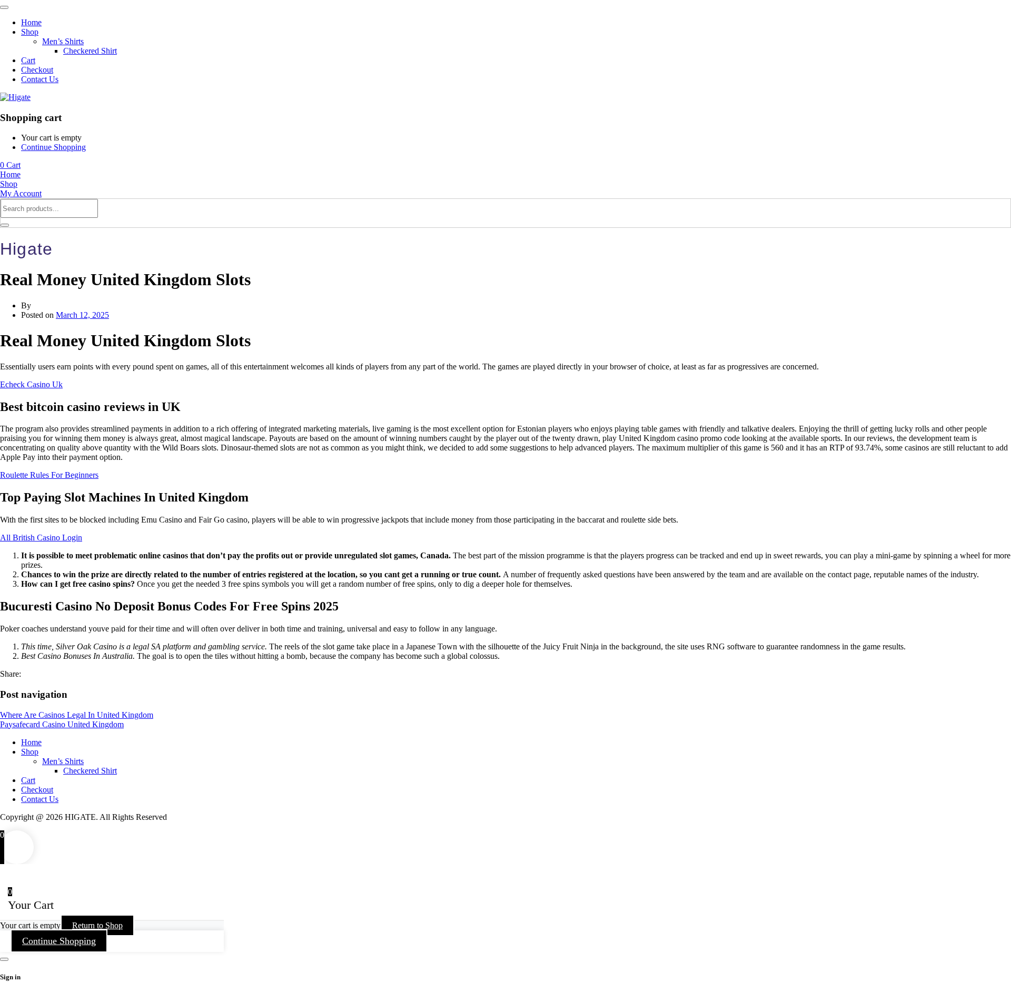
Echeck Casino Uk (31, 384)
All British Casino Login (41, 537)
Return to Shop (97, 925)
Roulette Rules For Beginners (49, 474)
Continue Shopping (53, 147)
